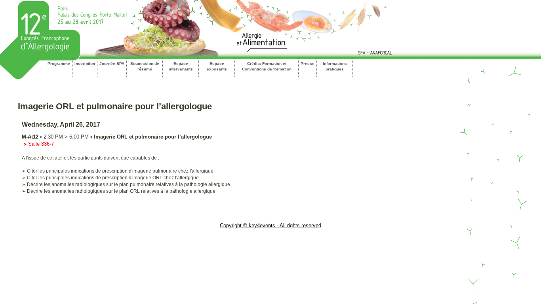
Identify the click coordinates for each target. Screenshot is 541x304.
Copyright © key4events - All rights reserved (270, 225)
